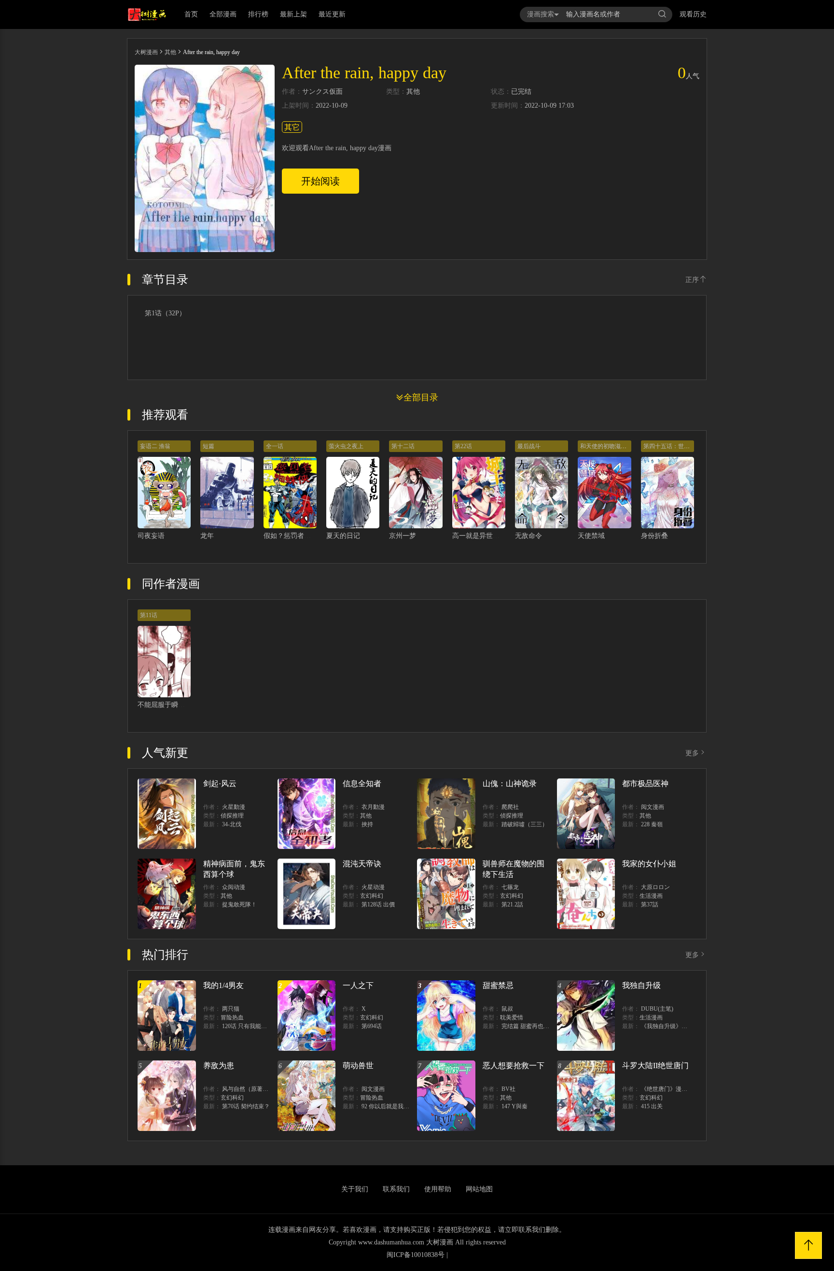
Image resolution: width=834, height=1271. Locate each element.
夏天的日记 (343, 535)
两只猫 (230, 1008)
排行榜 (258, 14)
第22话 (463, 446)
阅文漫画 (652, 807)
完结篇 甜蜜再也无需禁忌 (534, 1026)
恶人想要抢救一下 (513, 1065)
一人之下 (358, 985)
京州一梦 (402, 535)
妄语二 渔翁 (155, 446)
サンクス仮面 (322, 91)
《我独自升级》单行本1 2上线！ (682, 1026)
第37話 (649, 904)
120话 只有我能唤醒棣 (250, 1026)
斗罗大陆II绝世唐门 (655, 1065)
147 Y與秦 (514, 1106)
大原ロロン (655, 887)
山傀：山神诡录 (510, 783)
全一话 (274, 446)
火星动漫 (373, 887)
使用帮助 (437, 1189)
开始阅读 (320, 181)
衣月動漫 (373, 807)
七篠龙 (510, 887)
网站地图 (479, 1189)
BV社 (508, 1089)
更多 (692, 753)
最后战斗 (529, 446)
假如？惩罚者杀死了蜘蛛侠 (304, 535)
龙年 (207, 535)
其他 (170, 52)
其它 (292, 127)
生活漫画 (651, 895)
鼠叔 (507, 1008)
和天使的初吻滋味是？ (609, 446)
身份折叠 (654, 535)
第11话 (148, 615)
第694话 (371, 1026)
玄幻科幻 (371, 895)
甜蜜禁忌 (498, 985)
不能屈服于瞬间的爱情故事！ (181, 704)
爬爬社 (510, 807)
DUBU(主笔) (657, 1008)
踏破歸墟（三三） (524, 824)
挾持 (367, 824)
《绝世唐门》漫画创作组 (673, 1089)
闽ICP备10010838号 (416, 1254)
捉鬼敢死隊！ (239, 904)
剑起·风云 (219, 783)
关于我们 (354, 1189)
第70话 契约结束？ (246, 1106)
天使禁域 (591, 535)
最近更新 (332, 14)
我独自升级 (641, 985)
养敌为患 (218, 1065)
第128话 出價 (378, 904)
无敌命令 (528, 535)
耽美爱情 (511, 1017)
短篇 (208, 446)
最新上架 (293, 14)
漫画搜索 (540, 14)
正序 (692, 279)
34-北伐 (231, 824)
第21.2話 (512, 904)
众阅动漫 (233, 887)
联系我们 (396, 1189)
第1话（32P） (165, 313)
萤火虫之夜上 (346, 446)
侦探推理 (232, 815)
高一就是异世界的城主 (486, 535)
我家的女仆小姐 (649, 864)
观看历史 (693, 14)
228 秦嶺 (652, 824)
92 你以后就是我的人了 (391, 1106)
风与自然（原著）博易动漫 (257, 1089)
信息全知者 (362, 783)
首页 (191, 14)
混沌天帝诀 (362, 864)
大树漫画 (146, 52)
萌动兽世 (358, 1065)
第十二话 (403, 446)
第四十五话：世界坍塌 (672, 446)
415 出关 (652, 1106)
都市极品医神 (645, 783)
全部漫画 (222, 14)
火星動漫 (233, 807)
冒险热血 (232, 1017)
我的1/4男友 (223, 985)
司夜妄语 (151, 535)
